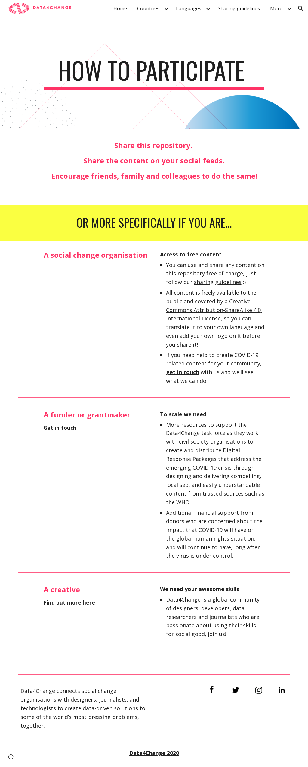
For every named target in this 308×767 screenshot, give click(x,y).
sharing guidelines (218, 282)
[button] (301, 8)
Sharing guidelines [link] (239, 8)
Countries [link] (148, 8)
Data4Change (37, 690)
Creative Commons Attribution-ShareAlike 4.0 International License (214, 310)
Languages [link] (188, 8)
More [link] (276, 8)
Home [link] (120, 8)
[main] (154, 73)
